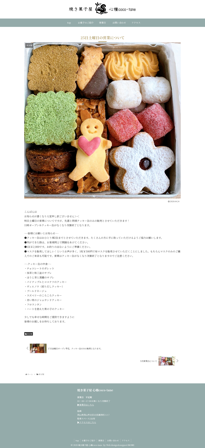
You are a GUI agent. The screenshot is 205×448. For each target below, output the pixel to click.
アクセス (126, 440)
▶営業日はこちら (85, 404)
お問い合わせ (113, 440)
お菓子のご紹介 (88, 440)
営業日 (101, 440)
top (77, 440)
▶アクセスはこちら (86, 422)
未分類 (29, 334)
